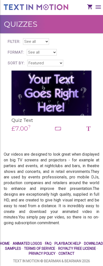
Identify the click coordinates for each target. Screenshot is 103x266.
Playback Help (67, 243)
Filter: (14, 42)
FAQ (48, 243)
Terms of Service (39, 248)
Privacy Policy (42, 253)
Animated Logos (27, 243)
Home (5, 243)
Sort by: (16, 63)
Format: (16, 52)
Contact (66, 253)
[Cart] (91, 10)
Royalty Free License (77, 248)
